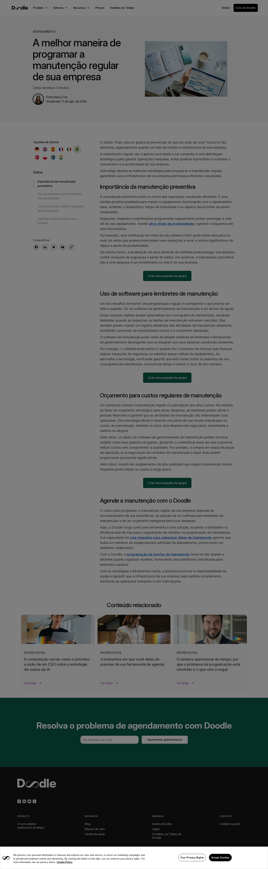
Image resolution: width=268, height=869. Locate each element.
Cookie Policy (64, 862)
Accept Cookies (220, 857)
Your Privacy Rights (192, 857)
